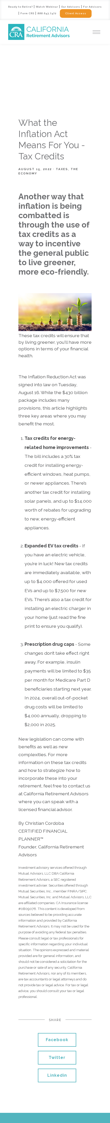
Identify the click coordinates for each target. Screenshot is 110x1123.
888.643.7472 (46, 13)
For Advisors (92, 6)
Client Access (75, 13)
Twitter (57, 1057)
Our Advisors (70, 6)
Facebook (57, 1039)
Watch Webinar (47, 6)
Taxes (62, 169)
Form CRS (27, 13)
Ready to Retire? (20, 6)
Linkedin (57, 1075)
